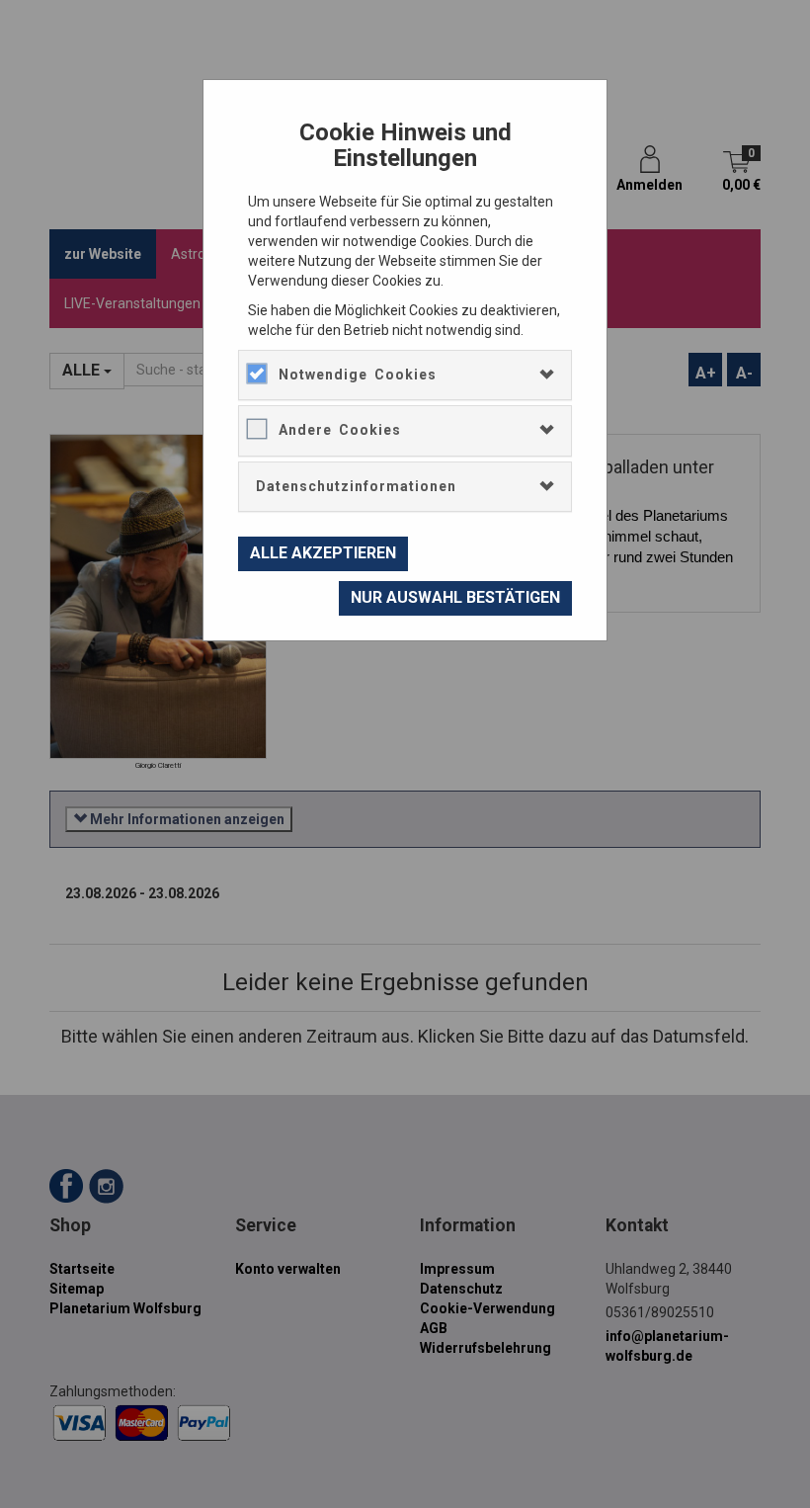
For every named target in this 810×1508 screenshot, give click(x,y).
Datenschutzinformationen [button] (356, 486)
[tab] (405, 375)
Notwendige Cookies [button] (358, 374)
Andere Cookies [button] (340, 430)
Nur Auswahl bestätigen (455, 597)
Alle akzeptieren (323, 553)
